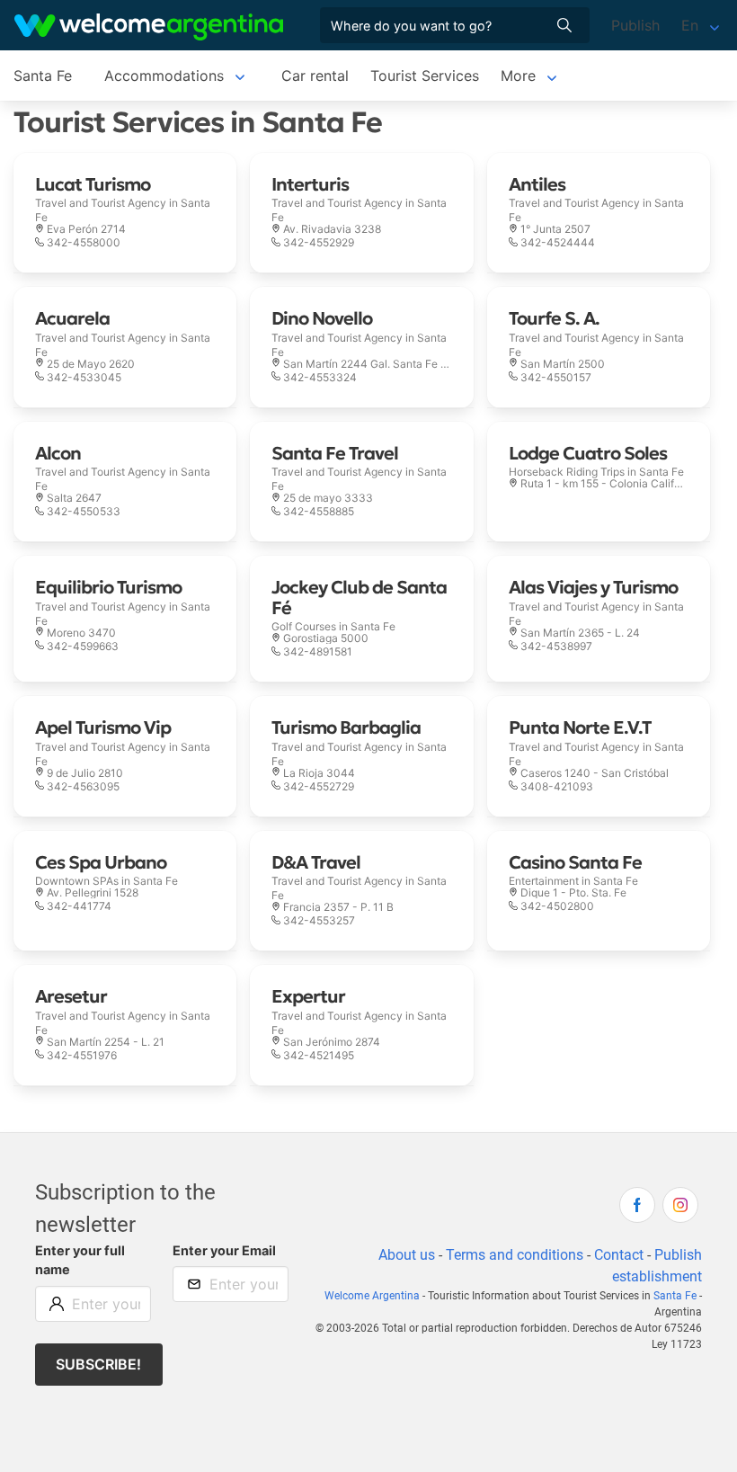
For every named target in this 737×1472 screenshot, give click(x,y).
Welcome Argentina (372, 1295)
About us (406, 1254)
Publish (635, 25)
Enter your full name (80, 1260)
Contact (619, 1254)
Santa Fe (42, 76)
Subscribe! (98, 1364)
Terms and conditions (514, 1254)
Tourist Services (424, 76)
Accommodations (164, 76)
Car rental (315, 76)
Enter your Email (224, 1250)
